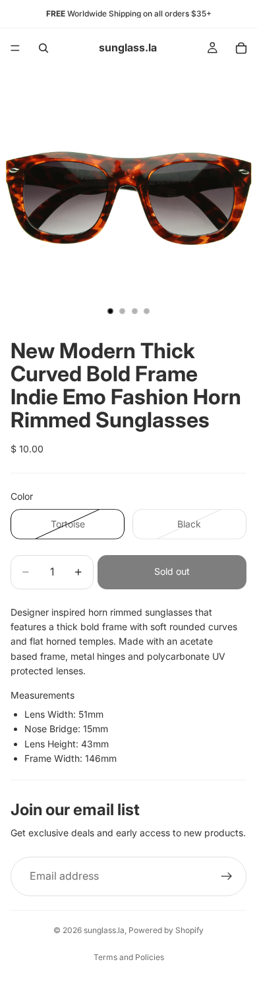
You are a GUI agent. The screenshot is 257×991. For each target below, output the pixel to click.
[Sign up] (227, 876)
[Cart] (241, 48)
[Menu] (15, 48)
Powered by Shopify (166, 930)
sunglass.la (104, 930)
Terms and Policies (129, 957)
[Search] (43, 48)
